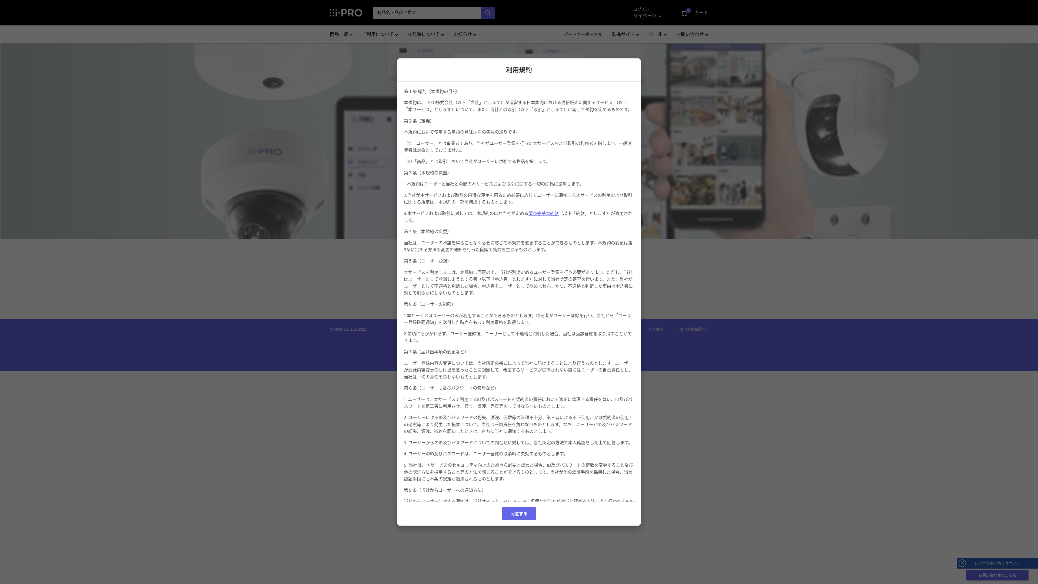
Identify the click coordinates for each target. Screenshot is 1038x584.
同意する (519, 513)
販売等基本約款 (543, 213)
